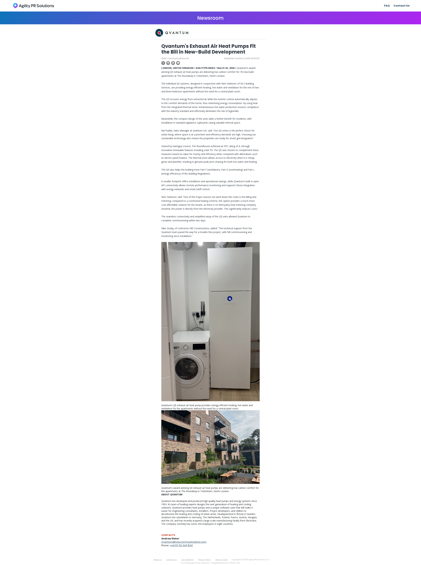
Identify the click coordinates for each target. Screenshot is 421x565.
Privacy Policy (204, 559)
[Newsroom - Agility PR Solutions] (34, 5)
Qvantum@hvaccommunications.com (183, 542)
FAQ (387, 6)
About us (158, 559)
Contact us (171, 559)
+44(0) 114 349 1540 (181, 545)
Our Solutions (187, 559)
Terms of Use (221, 559)
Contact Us (401, 6)
